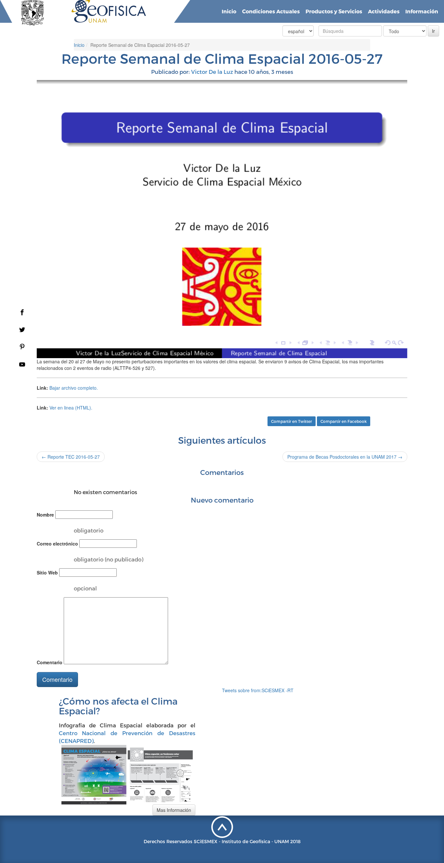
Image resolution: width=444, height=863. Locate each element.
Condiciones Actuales (271, 11)
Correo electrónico (57, 543)
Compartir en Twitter (291, 421)
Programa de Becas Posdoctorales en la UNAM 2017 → (344, 456)
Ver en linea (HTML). (70, 407)
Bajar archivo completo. (73, 387)
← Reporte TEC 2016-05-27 (71, 456)
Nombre (45, 514)
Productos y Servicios (334, 11)
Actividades (383, 11)
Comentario (49, 662)
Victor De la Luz (212, 71)
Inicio (229, 11)
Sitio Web (47, 572)
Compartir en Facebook (343, 421)
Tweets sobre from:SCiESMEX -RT (258, 690)
